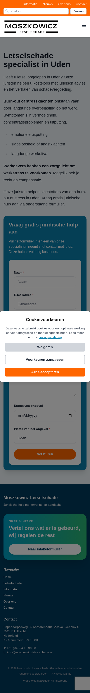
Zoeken (78, 11)
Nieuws (48, 4)
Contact (81, 4)
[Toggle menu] (84, 26)
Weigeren (45, 347)
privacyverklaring (50, 337)
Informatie (30, 4)
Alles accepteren (45, 372)
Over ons (64, 4)
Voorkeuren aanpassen (45, 359)
